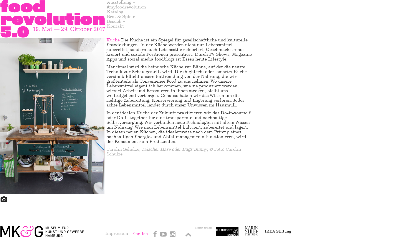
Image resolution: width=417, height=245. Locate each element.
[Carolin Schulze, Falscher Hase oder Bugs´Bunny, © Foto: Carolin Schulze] (52, 116)
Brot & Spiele (121, 16)
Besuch (115, 21)
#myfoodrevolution (126, 7)
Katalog (115, 12)
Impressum (116, 233)
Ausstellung (120, 2)
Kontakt (115, 26)
